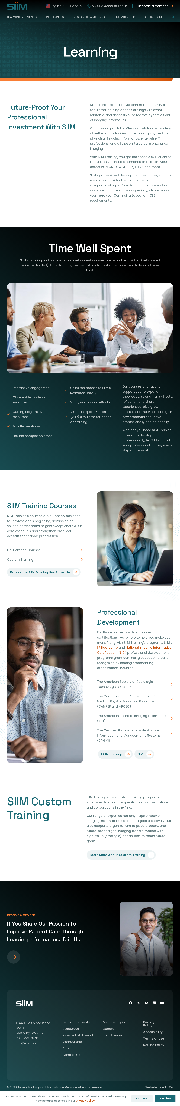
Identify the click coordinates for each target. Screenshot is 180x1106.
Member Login (114, 1022)
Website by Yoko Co (159, 1087)
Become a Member (153, 6)
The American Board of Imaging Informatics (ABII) (131, 718)
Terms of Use (153, 1039)
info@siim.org (26, 1043)
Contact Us (71, 1055)
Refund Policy (153, 1045)
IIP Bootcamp (107, 647)
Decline (165, 1099)
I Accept (142, 1099)
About (67, 1048)
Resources (55, 17)
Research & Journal (90, 17)
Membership (125, 17)
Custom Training (20, 559)
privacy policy (85, 1100)
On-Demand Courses (24, 550)
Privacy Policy (149, 1024)
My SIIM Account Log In (109, 6)
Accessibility (153, 1032)
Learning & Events (22, 17)
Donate (76, 6)
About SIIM (153, 17)
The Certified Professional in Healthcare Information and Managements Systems (129, 733)
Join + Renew (113, 1035)
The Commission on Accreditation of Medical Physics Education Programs (126, 698)
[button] (171, 17)
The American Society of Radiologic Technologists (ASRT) (125, 684)
